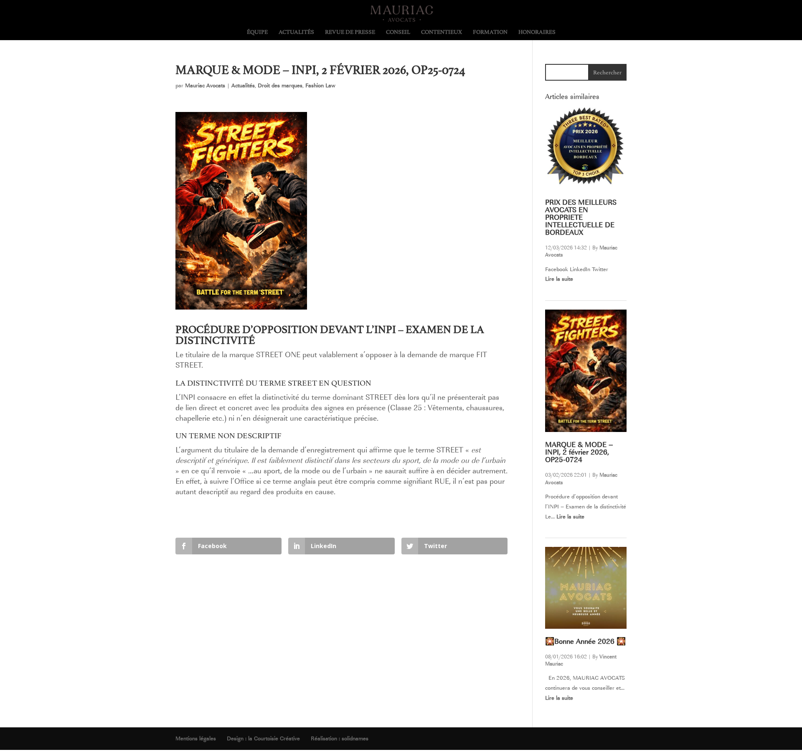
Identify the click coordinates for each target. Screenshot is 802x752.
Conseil (398, 32)
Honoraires (537, 32)
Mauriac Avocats (205, 85)
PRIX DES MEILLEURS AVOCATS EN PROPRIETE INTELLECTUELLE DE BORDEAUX (581, 217)
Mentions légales (195, 738)
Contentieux (441, 32)
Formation (490, 32)
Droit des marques (280, 85)
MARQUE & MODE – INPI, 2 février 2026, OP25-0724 (579, 452)
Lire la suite (559, 278)
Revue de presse (350, 32)
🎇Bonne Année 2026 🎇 (585, 641)
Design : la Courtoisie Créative (263, 738)
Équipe (257, 32)
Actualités (296, 32)
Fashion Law (320, 85)
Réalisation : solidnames (339, 738)
